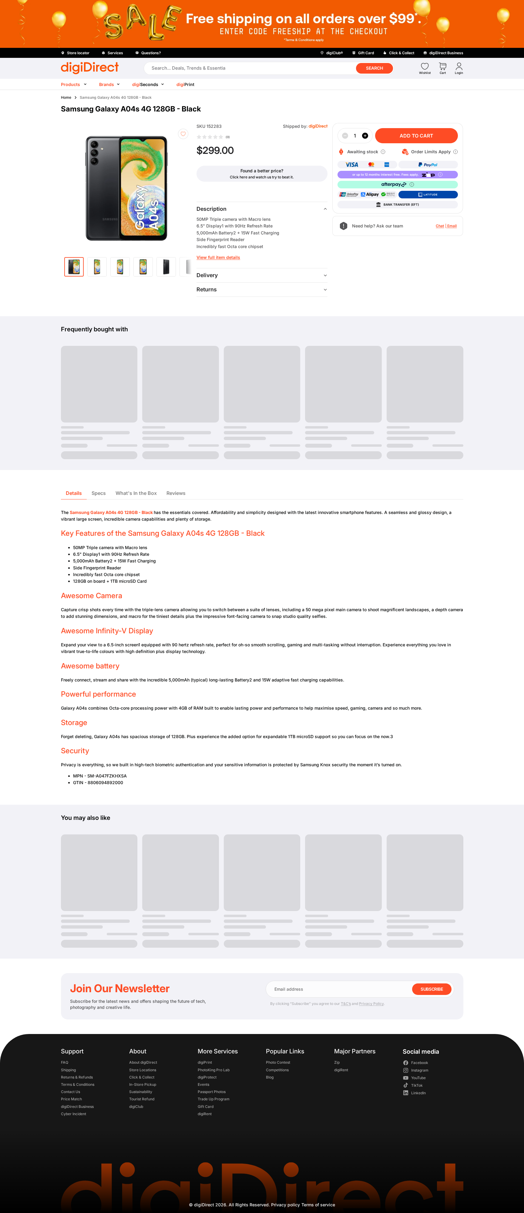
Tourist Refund (141, 1099)
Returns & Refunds (77, 1077)
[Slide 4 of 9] (143, 267)
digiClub (136, 1106)
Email (452, 226)
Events (203, 1084)
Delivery (207, 275)
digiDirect (204, 1204)
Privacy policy (285, 1204)
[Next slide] (183, 188)
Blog (269, 1077)
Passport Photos (211, 1091)
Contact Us (70, 1091)
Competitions (277, 1069)
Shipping (68, 1069)
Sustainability (140, 1091)
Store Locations (142, 1069)
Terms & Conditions (77, 1084)
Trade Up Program (213, 1099)
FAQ (64, 1062)
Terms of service (318, 1204)
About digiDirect (143, 1062)
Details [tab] (74, 493)
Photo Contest (278, 1062)
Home (66, 97)
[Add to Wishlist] (183, 134)
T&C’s (346, 1003)
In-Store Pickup (142, 1084)
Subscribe (432, 989)
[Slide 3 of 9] (120, 267)
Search (374, 68)
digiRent (204, 1113)
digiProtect (206, 1077)
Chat (440, 226)
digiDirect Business (77, 1106)
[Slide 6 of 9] (189, 267)
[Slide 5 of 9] (166, 267)
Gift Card (205, 1106)
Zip (337, 1062)
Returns (206, 289)
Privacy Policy (371, 1003)
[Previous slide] (77, 188)
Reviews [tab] (176, 493)
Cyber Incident (73, 1113)
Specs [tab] (99, 493)
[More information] (383, 151)
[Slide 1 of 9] (74, 267)
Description (211, 209)
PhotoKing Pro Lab (213, 1069)
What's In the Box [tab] (136, 493)
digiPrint (204, 1062)
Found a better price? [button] (261, 170)
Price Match (71, 1099)
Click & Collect (141, 1077)
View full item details (218, 257)
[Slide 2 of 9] (97, 267)
